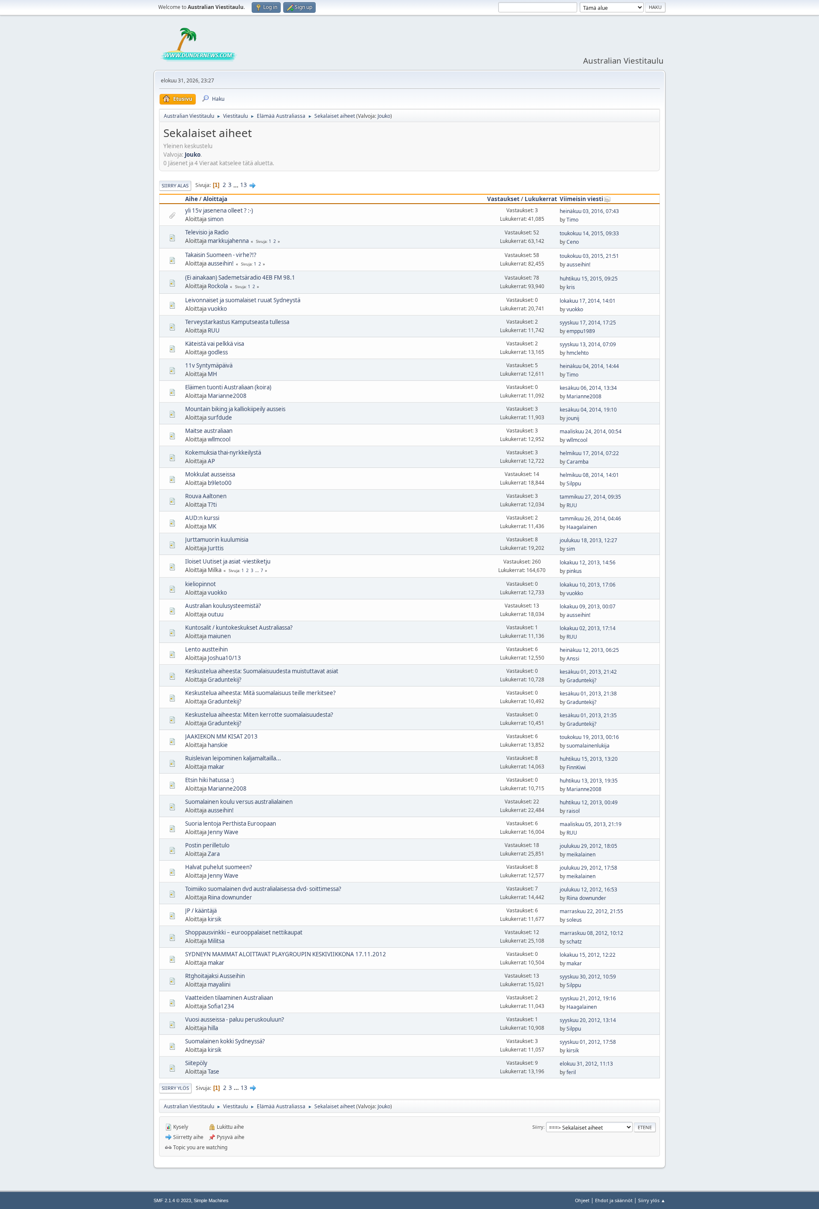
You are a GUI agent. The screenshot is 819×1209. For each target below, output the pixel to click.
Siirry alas (175, 185)
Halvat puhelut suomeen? (218, 867)
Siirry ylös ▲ (651, 1200)
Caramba (577, 461)
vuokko (217, 308)
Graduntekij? (224, 679)
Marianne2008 (227, 396)
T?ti (212, 504)
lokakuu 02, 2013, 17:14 (588, 628)
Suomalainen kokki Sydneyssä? (225, 1041)
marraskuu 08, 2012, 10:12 (591, 933)
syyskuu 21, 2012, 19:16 (588, 998)
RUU (214, 330)
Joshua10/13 (224, 658)
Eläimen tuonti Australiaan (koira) (228, 387)
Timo (572, 219)
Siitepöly (196, 1063)
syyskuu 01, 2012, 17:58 (588, 1041)
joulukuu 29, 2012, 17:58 (588, 867)
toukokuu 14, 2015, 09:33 (589, 233)
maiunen (219, 636)
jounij (572, 418)
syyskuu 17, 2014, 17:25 (588, 322)
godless (218, 352)
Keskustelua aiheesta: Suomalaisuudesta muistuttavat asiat (261, 671)
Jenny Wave (223, 832)
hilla (213, 1028)
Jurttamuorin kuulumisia (216, 539)
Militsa (216, 941)
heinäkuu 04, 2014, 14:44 (589, 366)
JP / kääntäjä (201, 910)
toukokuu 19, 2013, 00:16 (589, 737)
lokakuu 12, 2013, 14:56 (588, 562)
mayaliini (219, 984)
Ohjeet (582, 1200)
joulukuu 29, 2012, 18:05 (588, 846)
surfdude (220, 417)
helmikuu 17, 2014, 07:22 (589, 453)
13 (243, 185)
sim (570, 548)
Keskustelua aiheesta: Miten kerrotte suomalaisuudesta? (259, 714)
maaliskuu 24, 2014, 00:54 (591, 431)
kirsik (214, 919)
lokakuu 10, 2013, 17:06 (588, 584)
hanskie (218, 745)
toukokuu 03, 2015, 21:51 (589, 256)
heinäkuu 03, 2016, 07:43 (589, 211)
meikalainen (580, 854)
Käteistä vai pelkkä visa (214, 344)
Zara (214, 854)
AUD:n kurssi (202, 518)
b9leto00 (220, 483)
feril (571, 1072)
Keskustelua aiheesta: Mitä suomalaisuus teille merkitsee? (260, 693)
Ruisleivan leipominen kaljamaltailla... (233, 758)
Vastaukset (503, 199)
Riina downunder (230, 897)
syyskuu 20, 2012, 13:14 (588, 1020)
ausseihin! (221, 263)
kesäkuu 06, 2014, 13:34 (588, 387)
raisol (573, 811)
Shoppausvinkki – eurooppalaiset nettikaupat (243, 932)
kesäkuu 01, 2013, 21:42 (588, 671)
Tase (213, 1071)
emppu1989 (580, 331)
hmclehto (577, 352)
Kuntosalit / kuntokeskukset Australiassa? (239, 627)
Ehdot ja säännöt (614, 1200)
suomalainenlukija (588, 745)
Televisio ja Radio (207, 232)
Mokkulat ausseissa (210, 474)
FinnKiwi (576, 767)
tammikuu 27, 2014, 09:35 (590, 496)
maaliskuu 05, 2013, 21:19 (591, 824)
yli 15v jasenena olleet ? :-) (219, 210)
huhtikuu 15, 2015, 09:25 (589, 278)
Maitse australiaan (208, 431)
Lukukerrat (541, 199)
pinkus (574, 571)
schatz (574, 941)
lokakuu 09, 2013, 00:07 (588, 606)
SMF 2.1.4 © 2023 (172, 1200)
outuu (216, 614)
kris (570, 287)
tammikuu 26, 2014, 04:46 (590, 518)
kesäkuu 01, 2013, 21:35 (588, 715)
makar (216, 767)
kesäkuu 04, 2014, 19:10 (588, 409)
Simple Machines (211, 1200)
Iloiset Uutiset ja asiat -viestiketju (227, 561)
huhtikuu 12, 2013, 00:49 (589, 802)
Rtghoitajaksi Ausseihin (215, 976)
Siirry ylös (175, 1088)
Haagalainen (581, 527)
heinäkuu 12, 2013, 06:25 (589, 650)
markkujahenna (228, 241)
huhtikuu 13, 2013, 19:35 (589, 780)
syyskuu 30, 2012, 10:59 (588, 976)
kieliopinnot (200, 584)
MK (212, 526)
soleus (574, 919)
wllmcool (219, 439)
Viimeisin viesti (581, 199)
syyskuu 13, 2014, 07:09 (588, 344)
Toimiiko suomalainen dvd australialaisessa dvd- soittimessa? (263, 889)
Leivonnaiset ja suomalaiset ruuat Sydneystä (242, 300)
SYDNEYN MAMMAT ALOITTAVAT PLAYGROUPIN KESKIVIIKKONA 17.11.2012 (285, 954)
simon (216, 219)
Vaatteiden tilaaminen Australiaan (229, 998)
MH (212, 374)
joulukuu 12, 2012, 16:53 (588, 889)
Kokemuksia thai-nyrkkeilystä (223, 452)
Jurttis (216, 548)
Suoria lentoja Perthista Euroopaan (230, 823)
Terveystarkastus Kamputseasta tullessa (237, 322)
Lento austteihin (206, 649)
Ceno (572, 241)
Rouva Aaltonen (206, 496)
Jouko (384, 116)
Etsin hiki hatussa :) (209, 780)
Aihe (191, 199)
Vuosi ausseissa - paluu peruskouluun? (234, 1019)
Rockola (218, 286)
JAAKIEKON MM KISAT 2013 (221, 736)
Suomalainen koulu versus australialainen (239, 802)
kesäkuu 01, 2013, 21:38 (588, 693)
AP (211, 461)
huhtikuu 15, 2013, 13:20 (589, 758)
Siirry (537, 1127)
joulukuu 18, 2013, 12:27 (588, 540)
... (236, 185)
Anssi (572, 658)
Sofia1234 (221, 1006)
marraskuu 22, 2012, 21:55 (591, 911)
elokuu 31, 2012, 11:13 (586, 1063)
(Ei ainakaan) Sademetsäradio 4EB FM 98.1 (240, 277)
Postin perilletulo (207, 845)
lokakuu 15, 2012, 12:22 (588, 954)
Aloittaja (215, 199)
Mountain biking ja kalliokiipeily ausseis (235, 409)
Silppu (573, 483)
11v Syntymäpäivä (208, 365)
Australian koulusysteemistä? (223, 606)
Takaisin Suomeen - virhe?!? (220, 255)
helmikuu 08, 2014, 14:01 (589, 475)
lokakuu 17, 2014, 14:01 (588, 300)
